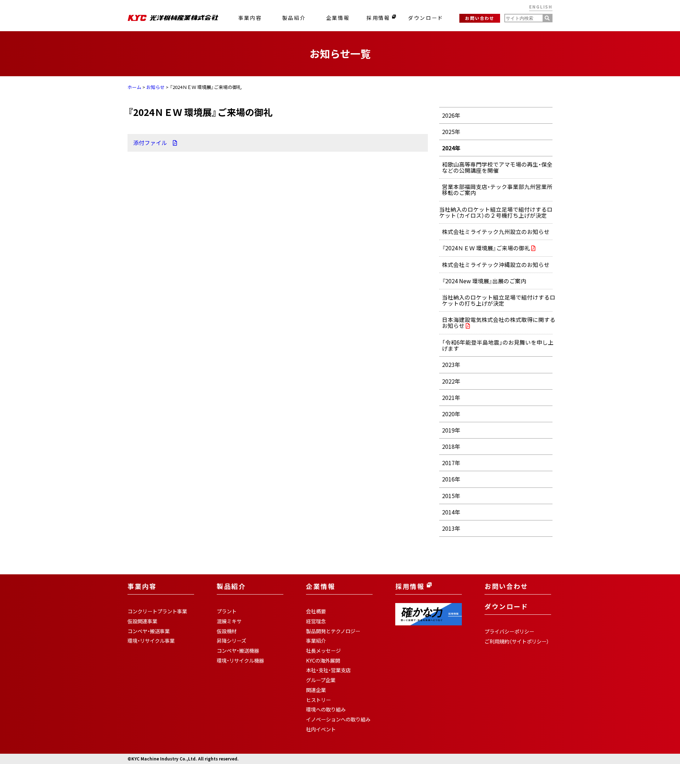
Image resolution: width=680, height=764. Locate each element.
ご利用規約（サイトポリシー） (516, 641)
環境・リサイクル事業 (151, 641)
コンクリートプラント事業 (157, 611)
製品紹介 (294, 17)
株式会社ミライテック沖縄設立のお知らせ (496, 265)
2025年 (451, 132)
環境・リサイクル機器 (240, 660)
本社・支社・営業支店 (328, 670)
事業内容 (250, 17)
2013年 (451, 528)
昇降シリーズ (231, 641)
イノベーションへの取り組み (338, 719)
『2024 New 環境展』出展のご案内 (484, 281)
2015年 (451, 496)
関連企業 (316, 690)
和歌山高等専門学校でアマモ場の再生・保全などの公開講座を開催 (497, 167)
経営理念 (316, 621)
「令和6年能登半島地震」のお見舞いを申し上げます (498, 345)
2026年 (451, 115)
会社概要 (316, 611)
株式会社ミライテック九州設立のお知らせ (496, 232)
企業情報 (338, 17)
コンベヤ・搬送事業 (149, 631)
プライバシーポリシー (509, 631)
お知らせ (155, 87)
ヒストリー (318, 700)
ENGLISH (540, 7)
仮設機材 (227, 631)
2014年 (451, 512)
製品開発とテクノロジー (333, 631)
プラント (227, 611)
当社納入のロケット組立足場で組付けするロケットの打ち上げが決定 (498, 300)
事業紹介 (316, 641)
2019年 (451, 430)
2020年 (451, 414)
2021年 (451, 398)
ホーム (134, 87)
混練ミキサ (229, 621)
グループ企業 (320, 680)
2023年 (451, 365)
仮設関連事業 (142, 621)
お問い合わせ (479, 18)
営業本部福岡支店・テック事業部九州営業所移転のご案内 (497, 190)
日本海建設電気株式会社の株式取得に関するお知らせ (498, 323)
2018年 (451, 446)
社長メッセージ (323, 650)
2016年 (451, 479)
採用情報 (379, 17)
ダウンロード (425, 17)
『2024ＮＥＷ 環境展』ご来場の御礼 (486, 248)
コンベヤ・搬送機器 (238, 650)
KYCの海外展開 (323, 660)
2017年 (451, 463)
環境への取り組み (326, 709)
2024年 (451, 148)
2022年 (451, 381)
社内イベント (321, 729)
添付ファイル (153, 143)
